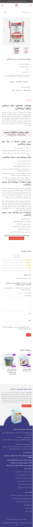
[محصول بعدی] (3, 12)
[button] (28, 31)
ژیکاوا (13, 519)
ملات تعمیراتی (21, 484)
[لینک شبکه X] (20, 90)
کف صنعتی (29, 484)
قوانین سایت (24, 519)
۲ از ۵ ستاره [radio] (21, 293)
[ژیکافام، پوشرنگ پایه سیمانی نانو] (24, 360)
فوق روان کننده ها (19, 475)
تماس (2, 5)
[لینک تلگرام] (13, 90)
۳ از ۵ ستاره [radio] (20, 293)
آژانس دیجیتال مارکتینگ (9, 522)
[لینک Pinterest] (18, 90)
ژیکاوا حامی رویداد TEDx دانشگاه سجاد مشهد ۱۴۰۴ (19, 465)
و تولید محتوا (20, 522)
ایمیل (29, 320)
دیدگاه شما (28, 295)
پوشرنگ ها (24, 12)
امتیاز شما (28, 293)
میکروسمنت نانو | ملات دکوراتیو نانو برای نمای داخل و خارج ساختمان (11, 371)
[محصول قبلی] (6, 12)
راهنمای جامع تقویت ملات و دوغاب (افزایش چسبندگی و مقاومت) (18, 456)
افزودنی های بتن (21, 481)
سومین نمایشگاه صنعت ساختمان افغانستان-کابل (19, 460)
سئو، (24, 522)
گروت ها (29, 478)
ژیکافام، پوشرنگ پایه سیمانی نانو (27, 370)
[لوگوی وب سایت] (16, 5)
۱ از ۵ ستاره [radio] (22, 293)
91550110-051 (19, 444)
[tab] (28, 100)
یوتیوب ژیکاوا (28, 508)
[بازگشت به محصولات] (5, 12)
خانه (30, 12)
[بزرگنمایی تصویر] (27, 42)
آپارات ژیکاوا (29, 511)
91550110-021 (19, 437)
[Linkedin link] (16, 90)
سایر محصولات (21, 487)
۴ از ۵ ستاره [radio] (19, 293)
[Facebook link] (22, 90)
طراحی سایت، (28, 522)
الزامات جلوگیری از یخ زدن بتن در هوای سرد (21, 463)
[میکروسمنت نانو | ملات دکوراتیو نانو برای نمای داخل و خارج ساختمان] (9, 360)
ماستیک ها (29, 481)
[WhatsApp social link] (15, 90)
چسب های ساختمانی (21, 478)
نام (30, 313)
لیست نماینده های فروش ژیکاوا (24, 502)
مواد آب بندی (28, 475)
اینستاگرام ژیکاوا (28, 505)
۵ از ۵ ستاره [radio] (17, 293)
